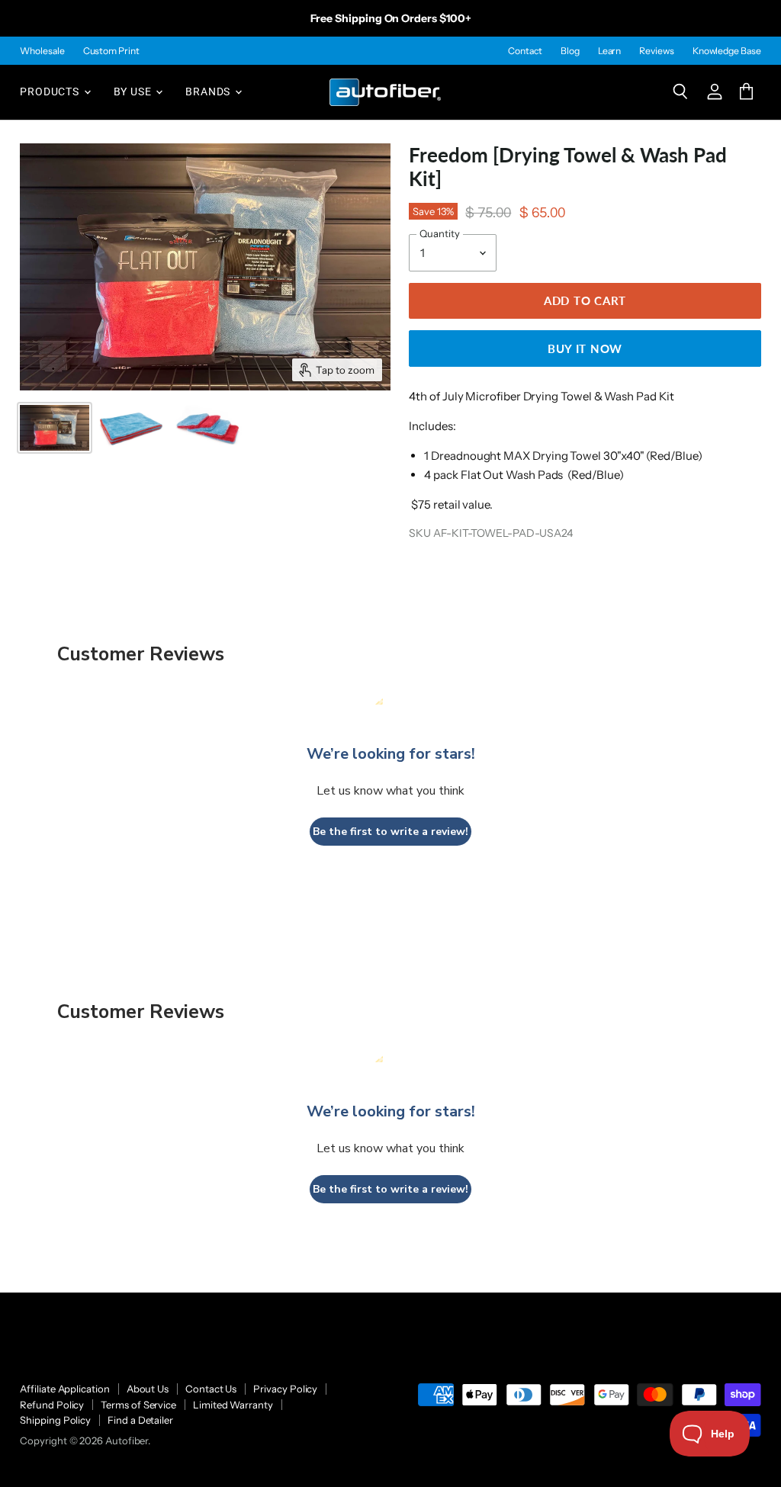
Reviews (656, 51)
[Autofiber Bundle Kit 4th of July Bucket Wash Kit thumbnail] (131, 427)
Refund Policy (52, 1405)
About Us (148, 1389)
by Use (134, 91)
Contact (525, 51)
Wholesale (42, 51)
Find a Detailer (140, 1420)
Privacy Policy (285, 1389)
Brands (209, 91)
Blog (570, 51)
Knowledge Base (727, 51)
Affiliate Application (64, 1389)
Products (51, 91)
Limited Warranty (233, 1405)
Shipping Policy (55, 1420)
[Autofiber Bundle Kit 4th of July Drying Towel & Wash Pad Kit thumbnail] (54, 427)
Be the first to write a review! (390, 831)
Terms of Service (138, 1405)
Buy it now (585, 348)
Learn (610, 51)
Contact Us (210, 1389)
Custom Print (111, 51)
